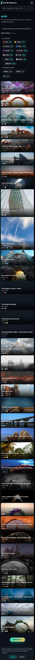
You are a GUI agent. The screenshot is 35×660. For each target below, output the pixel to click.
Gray (21, 55)
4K (6, 76)
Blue (21, 46)
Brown (23, 50)
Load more (16, 639)
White (21, 59)
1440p (19, 71)
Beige (8, 55)
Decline (22, 657)
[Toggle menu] (32, 3)
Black (9, 59)
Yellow (20, 42)
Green (8, 46)
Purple (9, 50)
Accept (13, 657)
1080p (8, 71)
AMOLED (10, 63)
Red (8, 42)
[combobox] (16, 8)
